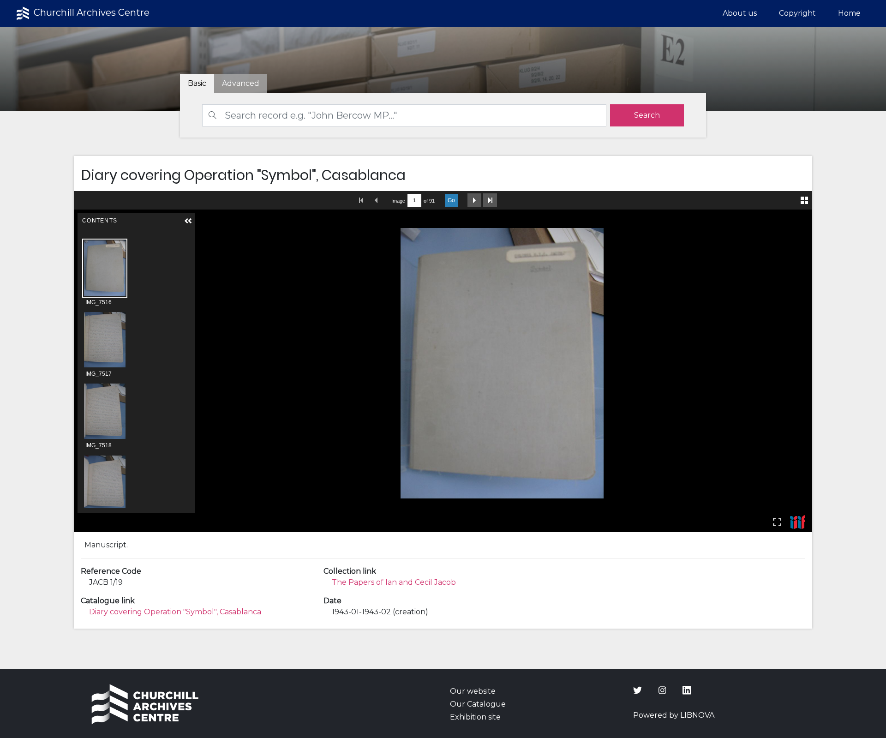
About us (740, 13)
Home (849, 13)
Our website (473, 691)
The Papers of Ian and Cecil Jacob (394, 582)
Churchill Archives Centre (90, 12)
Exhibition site (475, 717)
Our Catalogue (478, 704)
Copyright (797, 13)
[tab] (240, 83)
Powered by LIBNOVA (673, 715)
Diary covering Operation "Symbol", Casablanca (175, 611)
